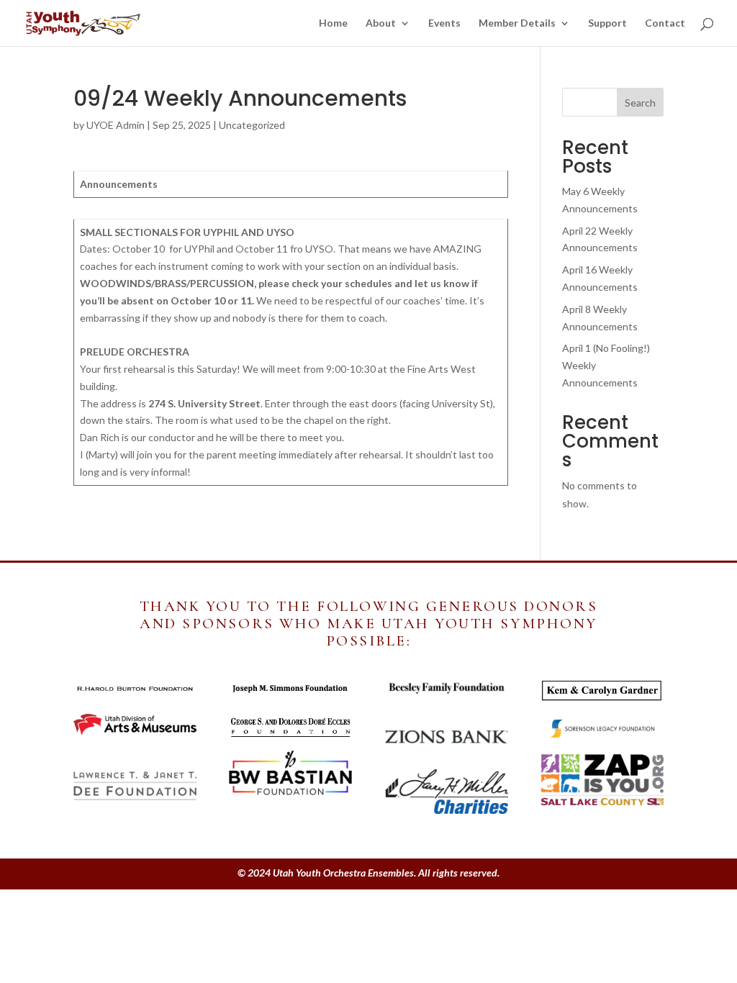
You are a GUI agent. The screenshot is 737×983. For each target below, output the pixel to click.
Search (640, 102)
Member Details (517, 23)
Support (607, 23)
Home (333, 23)
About (381, 23)
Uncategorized (252, 125)
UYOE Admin (115, 125)
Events (444, 23)
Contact (665, 23)
